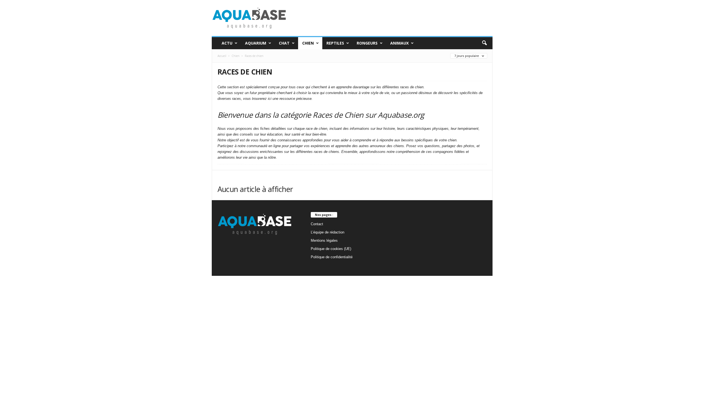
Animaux (399, 43)
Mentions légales (324, 240)
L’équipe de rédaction (327, 232)
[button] (484, 43)
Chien (308, 43)
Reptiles (335, 43)
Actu (227, 43)
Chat (284, 43)
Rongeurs (367, 43)
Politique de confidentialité (332, 257)
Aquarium (255, 43)
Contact (317, 224)
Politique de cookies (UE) (331, 249)
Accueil (222, 56)
